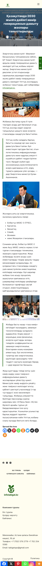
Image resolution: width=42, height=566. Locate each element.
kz (40, 59)
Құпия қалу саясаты (15, 474)
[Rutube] (32, 430)
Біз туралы (16, 470)
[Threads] (37, 430)
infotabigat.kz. (9, 88)
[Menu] (38, 4)
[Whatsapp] (18, 430)
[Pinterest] (14, 430)
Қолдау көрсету (10, 515)
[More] (5, 435)
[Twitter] (28, 430)
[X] (9, 430)
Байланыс (31, 474)
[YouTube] (10, 463)
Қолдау (27, 470)
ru (40, 63)
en (40, 67)
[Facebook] (5, 430)
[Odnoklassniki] (23, 430)
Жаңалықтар (21, 39)
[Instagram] (7, 463)
